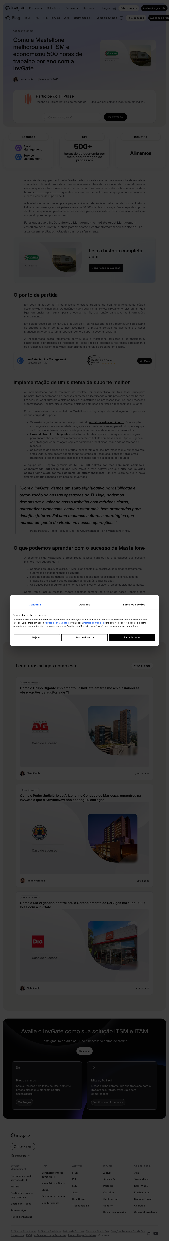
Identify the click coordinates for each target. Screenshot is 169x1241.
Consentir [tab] (35, 604)
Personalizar (82, 637)
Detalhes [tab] (84, 604)
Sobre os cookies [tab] (134, 604)
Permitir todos (132, 637)
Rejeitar (36, 637)
